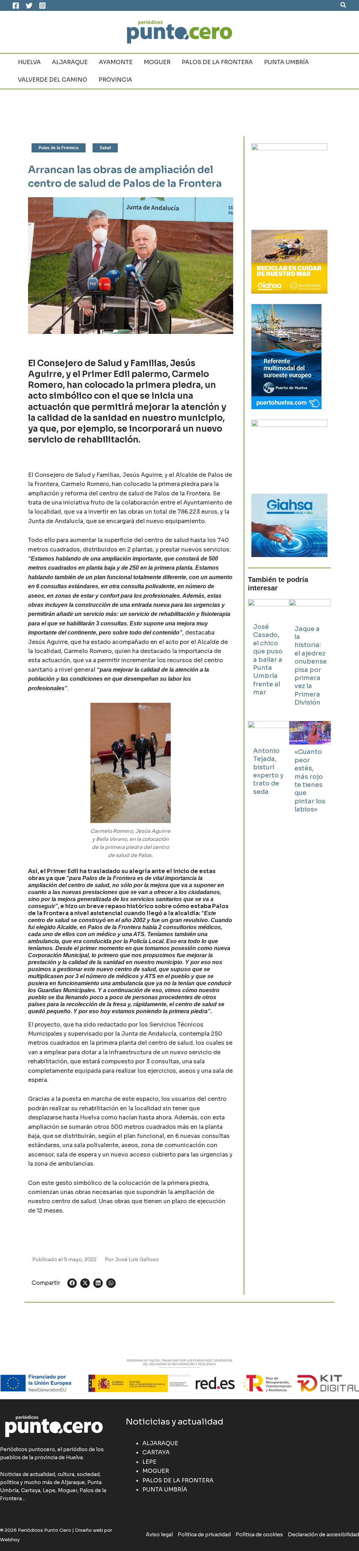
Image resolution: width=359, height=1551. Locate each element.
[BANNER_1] (289, 525)
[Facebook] (15, 5)
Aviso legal (159, 1534)
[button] (343, 5)
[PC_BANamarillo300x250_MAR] (289, 261)
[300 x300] (289, 181)
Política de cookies (259, 1534)
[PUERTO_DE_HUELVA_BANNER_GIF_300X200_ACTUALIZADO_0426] (286, 356)
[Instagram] (42, 5)
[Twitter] (29, 5)
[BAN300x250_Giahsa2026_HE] (289, 450)
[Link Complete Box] (269, 651)
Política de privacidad (204, 1534)
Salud (105, 147)
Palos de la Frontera (59, 147)
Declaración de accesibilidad (323, 1534)
